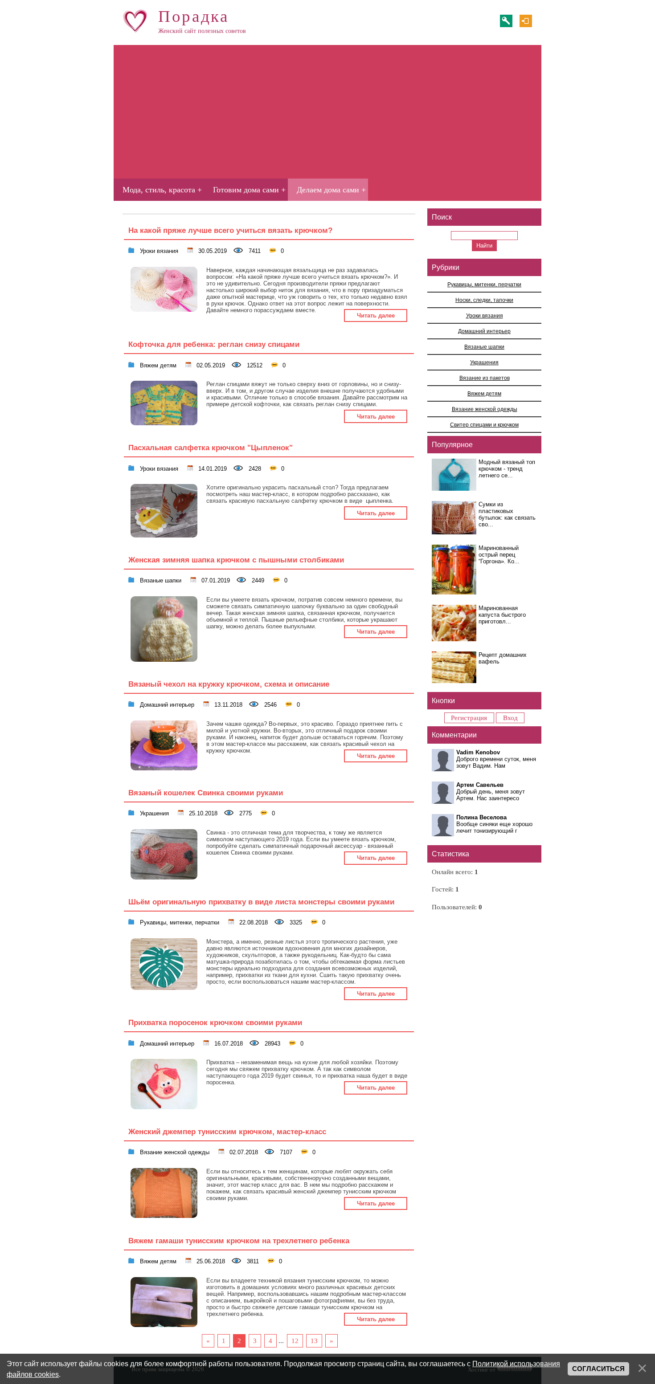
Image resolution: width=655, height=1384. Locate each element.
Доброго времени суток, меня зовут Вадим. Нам (496, 762)
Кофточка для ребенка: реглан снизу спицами (213, 344)
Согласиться (598, 1368)
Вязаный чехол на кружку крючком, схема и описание (228, 684)
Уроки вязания (158, 250)
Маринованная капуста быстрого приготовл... (502, 615)
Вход (525, 21)
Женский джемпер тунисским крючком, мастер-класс (227, 1131)
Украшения (153, 812)
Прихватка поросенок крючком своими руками (215, 1022)
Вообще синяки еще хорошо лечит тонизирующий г (494, 827)
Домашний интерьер (166, 704)
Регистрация (506, 21)
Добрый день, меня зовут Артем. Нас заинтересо (490, 795)
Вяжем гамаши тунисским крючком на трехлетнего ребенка (238, 1240)
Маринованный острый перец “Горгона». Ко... (499, 555)
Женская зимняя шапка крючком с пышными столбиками (236, 559)
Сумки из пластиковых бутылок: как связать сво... (507, 514)
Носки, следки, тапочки (484, 300)
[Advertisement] (327, 111)
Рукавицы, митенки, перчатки (178, 921)
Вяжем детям (157, 364)
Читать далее (376, 315)
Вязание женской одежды (173, 1151)
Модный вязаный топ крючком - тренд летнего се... (507, 469)
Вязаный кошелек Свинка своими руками (205, 792)
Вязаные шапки (159, 579)
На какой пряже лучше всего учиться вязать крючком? (230, 230)
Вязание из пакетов (484, 378)
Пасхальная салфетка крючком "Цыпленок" (210, 447)
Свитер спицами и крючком (484, 424)
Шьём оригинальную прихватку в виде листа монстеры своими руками (261, 901)
